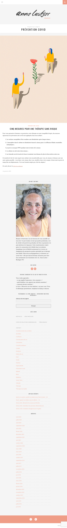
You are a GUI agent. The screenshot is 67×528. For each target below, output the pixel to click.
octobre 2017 (19, 457)
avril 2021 (18, 440)
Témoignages (43, 322)
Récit (17, 374)
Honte (17, 360)
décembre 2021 (20, 434)
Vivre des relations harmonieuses (26, 322)
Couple (18, 348)
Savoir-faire (19, 380)
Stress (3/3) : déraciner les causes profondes (28, 403)
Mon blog (19, 316)
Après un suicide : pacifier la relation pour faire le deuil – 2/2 (32, 397)
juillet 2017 (19, 466)
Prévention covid (33, 125)
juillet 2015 (19, 504)
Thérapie (18, 386)
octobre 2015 (19, 495)
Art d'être (18, 334)
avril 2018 (18, 454)
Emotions (18, 351)
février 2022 (19, 431)
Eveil (17, 357)
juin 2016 (18, 475)
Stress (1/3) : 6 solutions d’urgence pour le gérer (28, 408)
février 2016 (19, 483)
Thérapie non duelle (21, 389)
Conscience (19, 342)
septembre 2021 (20, 437)
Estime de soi (19, 354)
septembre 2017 (20, 460)
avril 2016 (18, 478)
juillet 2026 (19, 420)
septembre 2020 (20, 446)
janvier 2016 (19, 486)
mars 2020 (18, 449)
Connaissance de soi (21, 339)
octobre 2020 (19, 443)
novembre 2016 (20, 469)
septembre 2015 (20, 498)
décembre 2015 (20, 489)
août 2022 (18, 428)
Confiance (18, 336)
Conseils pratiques (21, 345)
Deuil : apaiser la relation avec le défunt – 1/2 (28, 400)
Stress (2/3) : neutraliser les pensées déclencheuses (30, 406)
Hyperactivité (19, 365)
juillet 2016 (19, 472)
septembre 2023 (20, 425)
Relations (18, 377)
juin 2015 (18, 507)
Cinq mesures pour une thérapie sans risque (33, 128)
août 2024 (18, 423)
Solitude (18, 383)
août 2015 (18, 501)
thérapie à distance (18, 166)
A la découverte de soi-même (23, 331)
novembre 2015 (20, 492)
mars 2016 (18, 480)
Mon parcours (29, 316)
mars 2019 (18, 451)
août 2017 (18, 463)
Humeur (18, 363)
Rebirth (18, 371)
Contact (18, 327)
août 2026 (18, 417)
